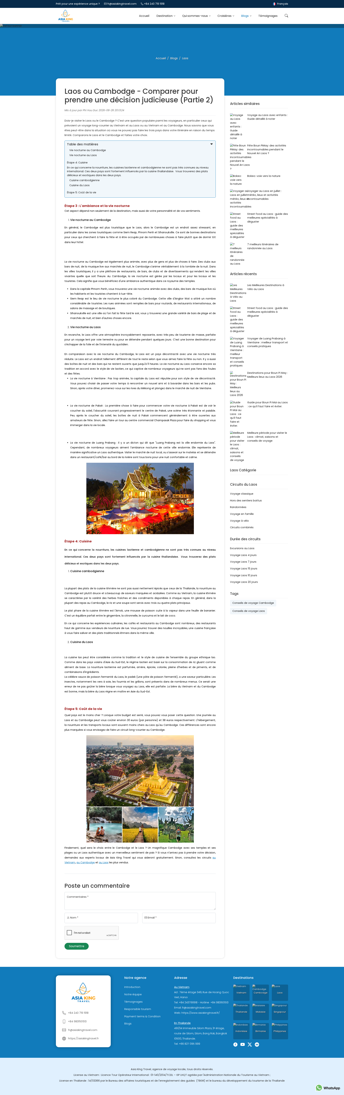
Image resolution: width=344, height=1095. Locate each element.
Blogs (245, 16)
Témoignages (268, 16)
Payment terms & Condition (142, 1016)
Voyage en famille (242, 514)
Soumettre (76, 946)
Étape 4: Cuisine (77, 162)
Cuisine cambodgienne (84, 180)
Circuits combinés (242, 527)
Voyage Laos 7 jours (243, 562)
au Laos (103, 862)
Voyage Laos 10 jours (243, 575)
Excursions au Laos (242, 548)
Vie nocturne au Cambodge (87, 150)
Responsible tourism (137, 1009)
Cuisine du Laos (79, 185)
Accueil (144, 16)
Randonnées (238, 507)
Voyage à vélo (239, 521)
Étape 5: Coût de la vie (81, 192)
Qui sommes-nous (195, 16)
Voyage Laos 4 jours (243, 555)
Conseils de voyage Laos (248, 611)
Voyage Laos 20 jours (244, 582)
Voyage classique (241, 493)
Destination (164, 16)
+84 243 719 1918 (154, 4)
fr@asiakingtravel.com (122, 4)
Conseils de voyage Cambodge (253, 603)
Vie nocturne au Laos (83, 155)
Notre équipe (133, 994)
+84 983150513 (77, 1021)
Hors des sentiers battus (246, 500)
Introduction (132, 987)
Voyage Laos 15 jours (243, 568)
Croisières (225, 16)
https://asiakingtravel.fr (83, 1038)
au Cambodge (86, 862)
